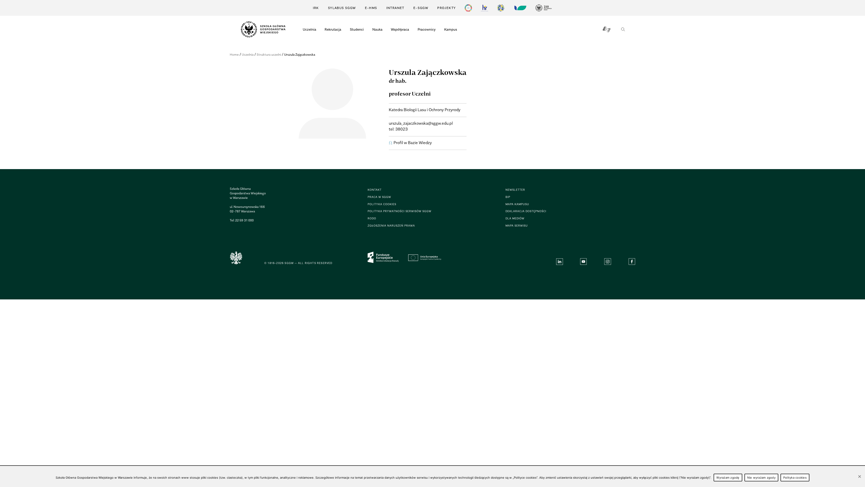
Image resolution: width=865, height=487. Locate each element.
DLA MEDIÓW (514, 218)
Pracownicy (427, 29)
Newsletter (515, 189)
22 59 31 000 (244, 220)
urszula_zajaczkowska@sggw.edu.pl (421, 123)
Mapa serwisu (516, 225)
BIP (507, 197)
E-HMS (371, 8)
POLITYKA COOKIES (382, 204)
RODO (372, 218)
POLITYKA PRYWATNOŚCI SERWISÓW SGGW (399, 211)
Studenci (357, 29)
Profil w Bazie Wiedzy (413, 142)
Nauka (377, 29)
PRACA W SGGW (379, 197)
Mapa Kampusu (517, 204)
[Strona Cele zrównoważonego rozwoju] (468, 7)
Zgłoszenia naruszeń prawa (391, 225)
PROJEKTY (446, 8)
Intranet (395, 8)
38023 (401, 129)
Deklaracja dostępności (525, 211)
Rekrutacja (333, 29)
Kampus (450, 29)
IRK (316, 8)
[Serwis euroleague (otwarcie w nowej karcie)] (500, 7)
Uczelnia (309, 29)
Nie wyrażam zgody (761, 477)
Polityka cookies (795, 477)
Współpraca (400, 29)
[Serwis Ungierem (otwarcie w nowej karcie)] (519, 7)
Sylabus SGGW (342, 8)
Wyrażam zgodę (727, 477)
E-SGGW (420, 8)
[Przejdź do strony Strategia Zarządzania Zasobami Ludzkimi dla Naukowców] (484, 7)
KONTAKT (375, 189)
